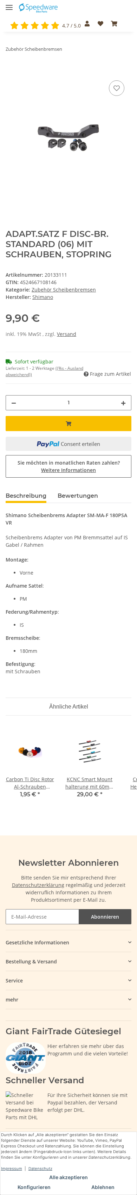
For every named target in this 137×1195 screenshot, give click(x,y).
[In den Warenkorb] (11, 71)
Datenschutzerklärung (38, 885)
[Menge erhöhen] (123, 403)
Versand (66, 334)
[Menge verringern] (13, 403)
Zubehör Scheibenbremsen (64, 289)
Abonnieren (105, 916)
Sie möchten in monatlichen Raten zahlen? (69, 466)
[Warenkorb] (114, 24)
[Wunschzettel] (100, 24)
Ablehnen (103, 1187)
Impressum (11, 1168)
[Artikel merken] (116, 88)
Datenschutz (40, 1168)
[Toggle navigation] (9, 4)
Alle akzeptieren (68, 1177)
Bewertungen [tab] (78, 495)
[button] (87, 24)
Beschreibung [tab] (26, 495)
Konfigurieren (34, 1187)
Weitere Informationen (68, 470)
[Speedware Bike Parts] (38, 8)
